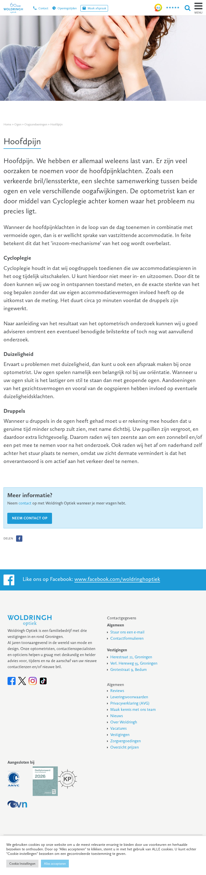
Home (7, 124)
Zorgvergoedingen (125, 741)
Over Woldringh (123, 722)
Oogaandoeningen (35, 124)
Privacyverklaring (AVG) (129, 703)
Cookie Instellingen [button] (22, 863)
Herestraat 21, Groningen (131, 657)
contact (25, 503)
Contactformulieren (126, 638)
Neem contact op (29, 518)
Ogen (17, 124)
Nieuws (116, 715)
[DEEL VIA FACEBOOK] (19, 538)
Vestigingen (119, 734)
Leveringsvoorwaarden (129, 697)
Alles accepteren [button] (55, 863)
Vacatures (118, 728)
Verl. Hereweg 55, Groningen (133, 663)
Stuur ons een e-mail (127, 632)
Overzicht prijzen (124, 747)
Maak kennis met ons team (133, 709)
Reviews (117, 690)
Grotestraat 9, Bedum (128, 669)
